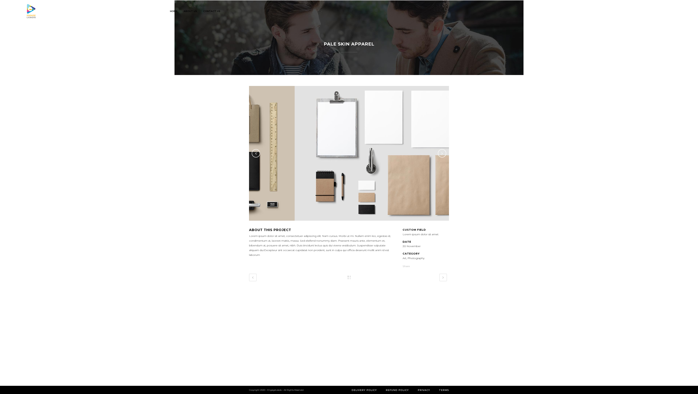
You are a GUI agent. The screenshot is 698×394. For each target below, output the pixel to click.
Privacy (424, 390)
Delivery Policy (364, 390)
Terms (444, 390)
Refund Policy (397, 390)
